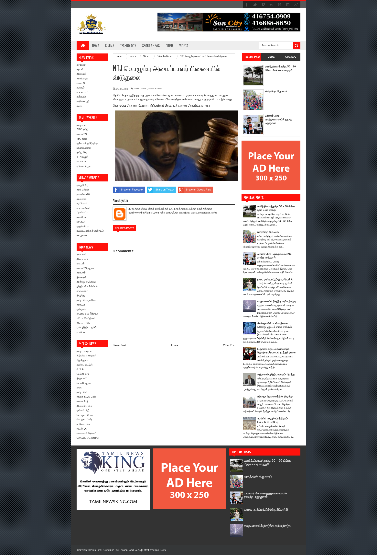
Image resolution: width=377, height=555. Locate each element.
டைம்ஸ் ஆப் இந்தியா (87, 313)
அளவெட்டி (82, 212)
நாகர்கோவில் (84, 194)
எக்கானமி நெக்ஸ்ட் (87, 433)
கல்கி (79, 105)
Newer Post (119, 345)
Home (174, 345)
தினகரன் (81, 73)
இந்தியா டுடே (84, 322)
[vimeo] (263, 5)
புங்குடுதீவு (82, 185)
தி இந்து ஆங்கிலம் (86, 281)
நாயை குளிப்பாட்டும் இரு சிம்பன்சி (275, 279)
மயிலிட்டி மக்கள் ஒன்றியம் (90, 230)
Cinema (109, 45)
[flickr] (271, 5)
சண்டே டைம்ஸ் (84, 364)
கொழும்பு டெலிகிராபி (88, 437)
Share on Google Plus (198, 189)
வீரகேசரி (81, 64)
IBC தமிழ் (82, 138)
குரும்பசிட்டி (83, 226)
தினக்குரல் (82, 78)
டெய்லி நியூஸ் (84, 383)
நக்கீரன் (81, 331)
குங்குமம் (81, 96)
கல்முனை (82, 235)
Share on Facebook (132, 189)
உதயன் (80, 69)
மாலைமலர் (82, 290)
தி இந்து (81, 295)
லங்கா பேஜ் (82, 401)
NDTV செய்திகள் (86, 318)
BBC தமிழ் (82, 129)
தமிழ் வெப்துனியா (86, 300)
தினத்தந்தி (82, 259)
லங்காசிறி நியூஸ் (85, 268)
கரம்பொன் (82, 216)
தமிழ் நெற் (82, 392)
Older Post (229, 345)
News (95, 45)
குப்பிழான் (82, 203)
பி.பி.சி (80, 369)
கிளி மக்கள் (83, 189)
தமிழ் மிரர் (82, 152)
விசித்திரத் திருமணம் (276, 91)
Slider (143, 88)
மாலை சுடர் (82, 92)
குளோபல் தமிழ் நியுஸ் (88, 143)
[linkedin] (288, 5)
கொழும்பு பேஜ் (84, 419)
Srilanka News (155, 88)
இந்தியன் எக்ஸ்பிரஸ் (87, 286)
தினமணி (81, 254)
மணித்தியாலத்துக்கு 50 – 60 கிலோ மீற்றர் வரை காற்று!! (267, 462)
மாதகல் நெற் (83, 207)
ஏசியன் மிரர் (83, 410)
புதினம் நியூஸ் (84, 166)
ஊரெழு (81, 221)
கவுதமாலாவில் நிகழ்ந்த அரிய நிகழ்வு (276, 301)
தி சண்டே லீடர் (84, 405)
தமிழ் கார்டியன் (85, 351)
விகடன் (81, 263)
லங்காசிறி (82, 134)
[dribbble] (280, 5)
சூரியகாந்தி (83, 101)
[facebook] (247, 5)
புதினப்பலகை (84, 147)
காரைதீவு (82, 198)
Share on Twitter (164, 189)
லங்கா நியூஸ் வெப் (86, 396)
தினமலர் (81, 272)
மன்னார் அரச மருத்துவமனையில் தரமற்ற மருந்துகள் (278, 119)
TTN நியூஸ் (82, 156)
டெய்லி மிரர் (83, 373)
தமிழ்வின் (82, 124)
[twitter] (255, 5)
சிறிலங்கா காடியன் (86, 355)
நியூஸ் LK (82, 428)
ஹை (79, 387)
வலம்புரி (81, 83)
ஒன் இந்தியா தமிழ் (87, 327)
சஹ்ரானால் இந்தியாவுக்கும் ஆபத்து (276, 374)
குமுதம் (80, 87)
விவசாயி (81, 161)
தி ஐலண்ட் (82, 378)
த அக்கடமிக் (83, 423)
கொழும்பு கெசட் (85, 414)
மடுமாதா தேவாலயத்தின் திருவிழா (275, 396)
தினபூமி (81, 304)
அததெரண (83, 360)
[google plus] (296, 5)
